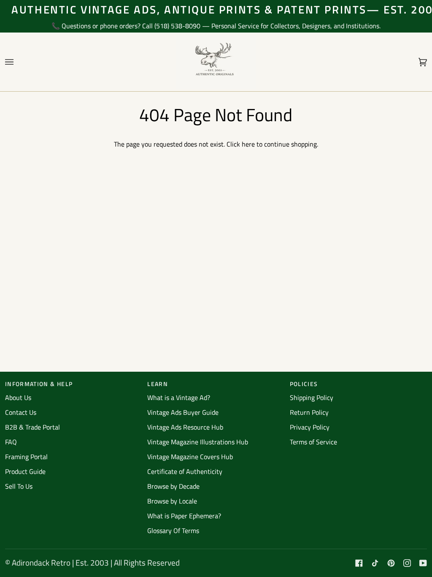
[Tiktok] (375, 563)
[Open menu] (17, 62)
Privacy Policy (309, 427)
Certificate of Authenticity (184, 471)
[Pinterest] (391, 563)
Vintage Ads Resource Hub (185, 427)
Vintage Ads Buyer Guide (183, 412)
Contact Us (20, 412)
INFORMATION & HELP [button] (39, 384)
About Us (18, 397)
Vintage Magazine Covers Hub (190, 457)
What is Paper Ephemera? (184, 516)
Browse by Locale (172, 501)
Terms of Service (313, 442)
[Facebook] (359, 563)
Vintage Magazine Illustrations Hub (197, 442)
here (248, 144)
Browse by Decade (173, 486)
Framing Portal (26, 457)
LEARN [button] (157, 384)
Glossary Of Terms (173, 530)
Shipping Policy (311, 397)
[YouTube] (423, 563)
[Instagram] (407, 563)
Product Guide (25, 471)
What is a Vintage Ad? (178, 397)
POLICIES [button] (304, 384)
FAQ (11, 442)
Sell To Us (18, 486)
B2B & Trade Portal (32, 427)
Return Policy (309, 412)
